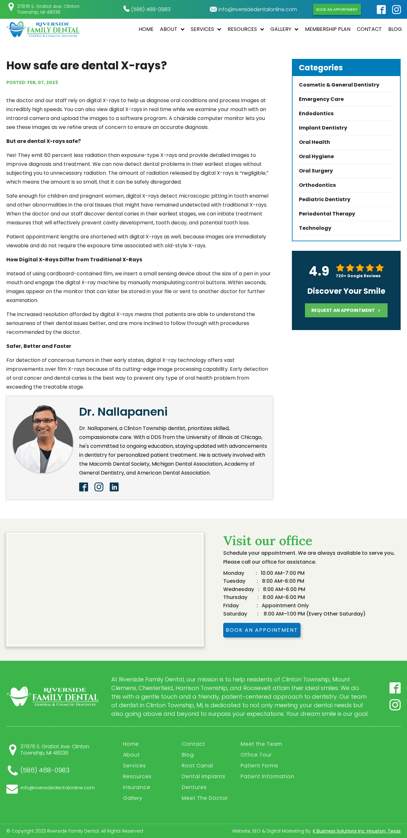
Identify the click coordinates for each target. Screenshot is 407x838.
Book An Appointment (336, 9)
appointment (343, 310)
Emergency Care (321, 99)
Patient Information (267, 776)
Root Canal (197, 765)
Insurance (136, 787)
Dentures (194, 787)
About (168, 29)
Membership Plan (327, 29)
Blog (395, 29)
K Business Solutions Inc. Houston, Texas (357, 831)
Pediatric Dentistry (324, 199)
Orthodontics (317, 185)
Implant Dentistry (323, 127)
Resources (242, 29)
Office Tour (256, 754)
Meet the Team (261, 744)
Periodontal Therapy (327, 213)
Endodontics (316, 113)
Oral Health (314, 142)
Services (202, 29)
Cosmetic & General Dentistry (339, 84)
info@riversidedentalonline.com (257, 9)
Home (146, 29)
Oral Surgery (316, 170)
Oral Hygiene (316, 156)
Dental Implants (203, 776)
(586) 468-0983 (150, 9)
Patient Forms (259, 765)
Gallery (280, 29)
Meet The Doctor (205, 798)
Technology (315, 228)
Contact (369, 29)
